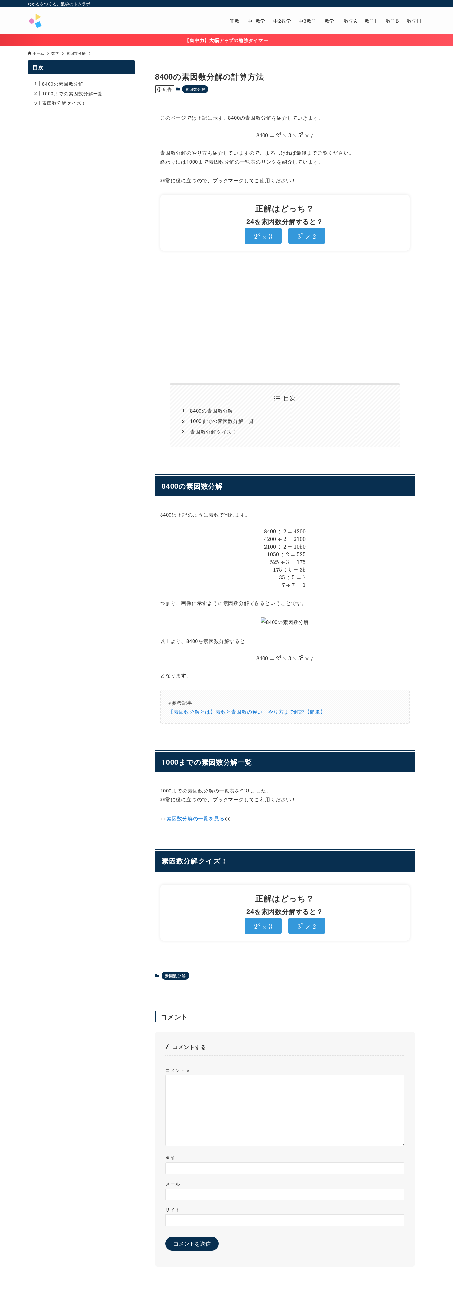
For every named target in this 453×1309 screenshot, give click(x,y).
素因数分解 (195, 89)
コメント (177, 1070)
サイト (172, 1209)
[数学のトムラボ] (35, 21)
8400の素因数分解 (211, 410)
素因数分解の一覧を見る (196, 818)
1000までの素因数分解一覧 (222, 420)
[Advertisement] (285, 317)
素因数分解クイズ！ (213, 431)
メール (172, 1183)
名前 (170, 1157)
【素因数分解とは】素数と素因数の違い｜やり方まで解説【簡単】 (247, 711)
